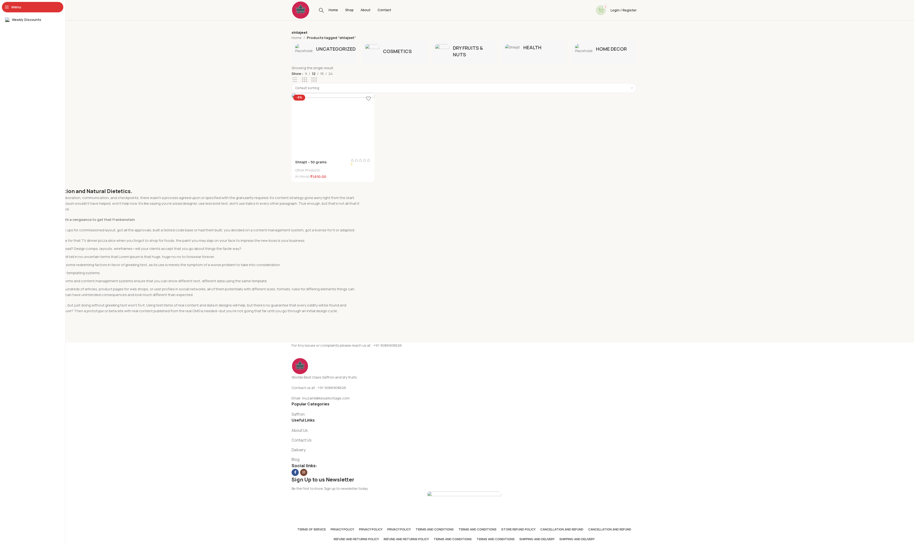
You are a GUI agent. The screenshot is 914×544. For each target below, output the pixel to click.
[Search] (321, 10)
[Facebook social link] (295, 472)
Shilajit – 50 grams (311, 162)
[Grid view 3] (304, 80)
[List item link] (464, 414)
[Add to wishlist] (368, 98)
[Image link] (300, 365)
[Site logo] (300, 9)
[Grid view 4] (314, 80)
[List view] (295, 80)
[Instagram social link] (303, 472)
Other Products (307, 170)
